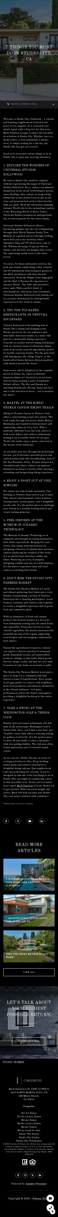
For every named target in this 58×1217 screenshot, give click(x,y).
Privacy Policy (41, 1198)
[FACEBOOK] (18, 1175)
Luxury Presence (36, 1184)
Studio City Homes (29, 1134)
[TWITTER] (32, 1175)
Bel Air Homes (29, 1113)
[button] (53, 105)
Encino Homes (29, 1120)
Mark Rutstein (25, 786)
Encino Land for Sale (29, 1130)
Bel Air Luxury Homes (29, 1117)
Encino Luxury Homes (29, 1124)
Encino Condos (29, 1127)
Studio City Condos (29, 1138)
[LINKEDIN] (40, 1175)
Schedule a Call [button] (29, 1041)
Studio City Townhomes (29, 1141)
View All (29, 972)
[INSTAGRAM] (25, 1175)
